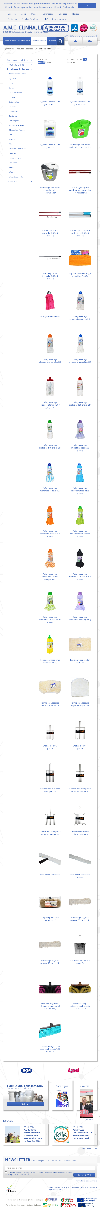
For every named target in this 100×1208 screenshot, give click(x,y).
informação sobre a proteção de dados (23, 1173)
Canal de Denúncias (30, 19)
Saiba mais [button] (68, 7)
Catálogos (63, 13)
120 (84, 59)
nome (49, 62)
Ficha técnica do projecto (18, 1200)
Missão (34, 13)
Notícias (75, 13)
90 (81, 59)
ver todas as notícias (89, 1148)
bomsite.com (58, 1189)
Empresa (12, 13)
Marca (23, 13)
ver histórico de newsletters (86, 1181)
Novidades (52, 41)
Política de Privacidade (89, 1187)
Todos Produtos (10, 41)
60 (77, 59)
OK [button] (87, 5)
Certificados (48, 13)
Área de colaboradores (56, 19)
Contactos (12, 19)
